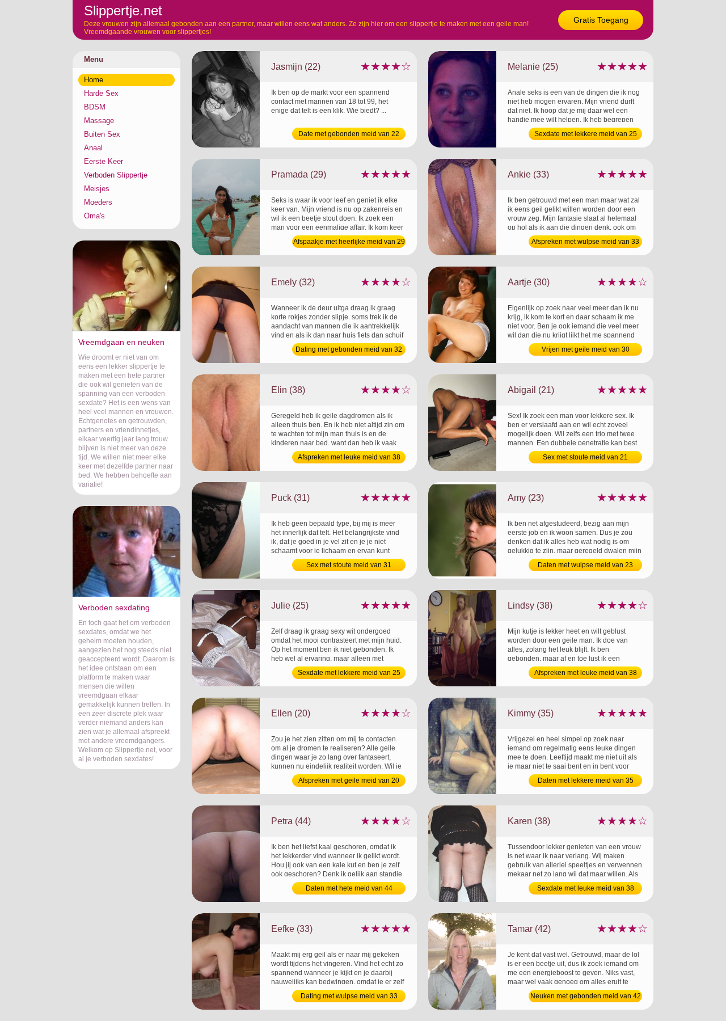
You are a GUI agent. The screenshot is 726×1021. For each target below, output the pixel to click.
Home (93, 79)
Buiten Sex (102, 134)
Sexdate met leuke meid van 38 (585, 888)
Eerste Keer (103, 161)
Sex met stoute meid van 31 (348, 565)
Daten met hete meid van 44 (349, 888)
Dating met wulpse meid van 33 (349, 996)
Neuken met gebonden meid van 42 (585, 996)
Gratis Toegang (600, 19)
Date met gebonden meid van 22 (348, 134)
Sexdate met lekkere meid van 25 (585, 134)
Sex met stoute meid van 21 (585, 457)
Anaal (93, 148)
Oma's (94, 216)
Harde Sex (101, 93)
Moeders (98, 202)
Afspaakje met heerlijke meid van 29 (349, 242)
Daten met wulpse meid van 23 (585, 565)
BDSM (94, 107)
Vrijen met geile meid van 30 (586, 349)
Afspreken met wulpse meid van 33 (585, 242)
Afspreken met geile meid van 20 (348, 780)
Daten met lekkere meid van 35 (586, 780)
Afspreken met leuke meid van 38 (349, 457)
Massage (99, 120)
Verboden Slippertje (115, 175)
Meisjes (96, 188)
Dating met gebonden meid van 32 (349, 349)
